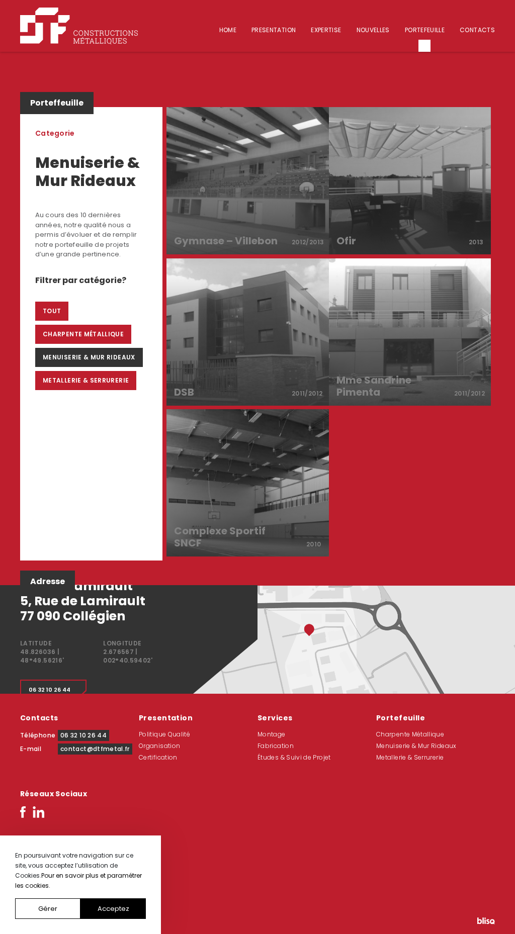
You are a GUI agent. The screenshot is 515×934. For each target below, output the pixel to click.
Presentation (273, 30)
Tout (52, 311)
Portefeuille (425, 30)
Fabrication (276, 745)
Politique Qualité (164, 734)
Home (227, 30)
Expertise (326, 30)
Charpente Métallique (83, 334)
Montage (272, 734)
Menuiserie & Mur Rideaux (89, 357)
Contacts (477, 30)
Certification (158, 757)
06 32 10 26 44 (49, 690)
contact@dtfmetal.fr (95, 748)
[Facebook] (23, 811)
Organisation (159, 745)
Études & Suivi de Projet (294, 757)
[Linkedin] (38, 811)
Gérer (47, 908)
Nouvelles (373, 30)
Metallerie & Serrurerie (86, 380)
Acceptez (113, 908)
